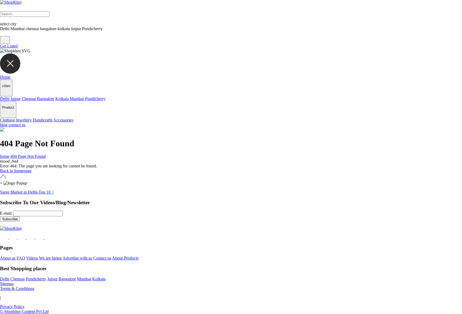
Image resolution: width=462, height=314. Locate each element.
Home (5, 77)
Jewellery (24, 120)
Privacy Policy (12, 306)
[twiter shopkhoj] (49, 237)
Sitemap (7, 283)
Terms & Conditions (17, 288)
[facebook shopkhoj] (4, 237)
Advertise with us (77, 258)
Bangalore (45, 98)
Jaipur (15, 98)
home (4, 156)
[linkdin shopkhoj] (22, 237)
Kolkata (62, 98)
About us (8, 258)
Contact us (102, 258)
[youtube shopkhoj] (40, 237)
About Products (125, 258)
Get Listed (9, 46)
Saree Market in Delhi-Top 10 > (27, 192)
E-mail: (6, 213)
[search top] (5, 40)
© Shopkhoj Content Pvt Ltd (24, 311)
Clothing (7, 120)
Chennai (29, 98)
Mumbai (77, 98)
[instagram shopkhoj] (13, 237)
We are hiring (50, 258)
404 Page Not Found (28, 156)
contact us (17, 125)
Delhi (4, 98)
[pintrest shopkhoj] (31, 237)
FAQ (21, 258)
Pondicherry (95, 98)
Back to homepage (16, 170)
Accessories (63, 120)
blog (3, 125)
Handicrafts (42, 120)
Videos (32, 258)
